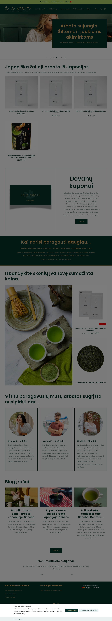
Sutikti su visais (71, 610)
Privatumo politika (18, 619)
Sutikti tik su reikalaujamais (88, 610)
